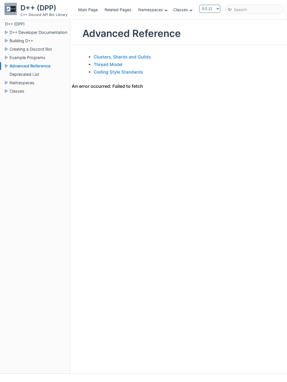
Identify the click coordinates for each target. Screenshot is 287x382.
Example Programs (27, 57)
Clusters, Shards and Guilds (122, 57)
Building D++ (21, 40)
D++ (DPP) (15, 24)
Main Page (88, 9)
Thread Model (108, 64)
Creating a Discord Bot (31, 49)
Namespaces (150, 9)
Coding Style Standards (118, 72)
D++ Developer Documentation (38, 32)
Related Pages (118, 9)
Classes (180, 9)
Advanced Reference (30, 65)
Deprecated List (24, 74)
